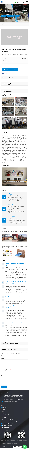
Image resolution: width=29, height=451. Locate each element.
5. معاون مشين (5, 427)
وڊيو (2, 412)
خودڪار (17, 15)
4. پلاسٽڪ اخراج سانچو (6, 425)
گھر (3, 24)
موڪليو (3, 386)
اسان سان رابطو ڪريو (6, 414)
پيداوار (3, 409)
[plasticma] (2, 2)
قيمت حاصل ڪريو (11, 69)
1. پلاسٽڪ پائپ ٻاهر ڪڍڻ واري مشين (10, 419)
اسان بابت (4, 407)
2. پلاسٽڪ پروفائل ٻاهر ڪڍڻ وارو (9, 421)
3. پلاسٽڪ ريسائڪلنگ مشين (8, 423)
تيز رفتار (3, 15)
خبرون (3, 411)
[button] (15, 20)
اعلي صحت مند (10, 15)
